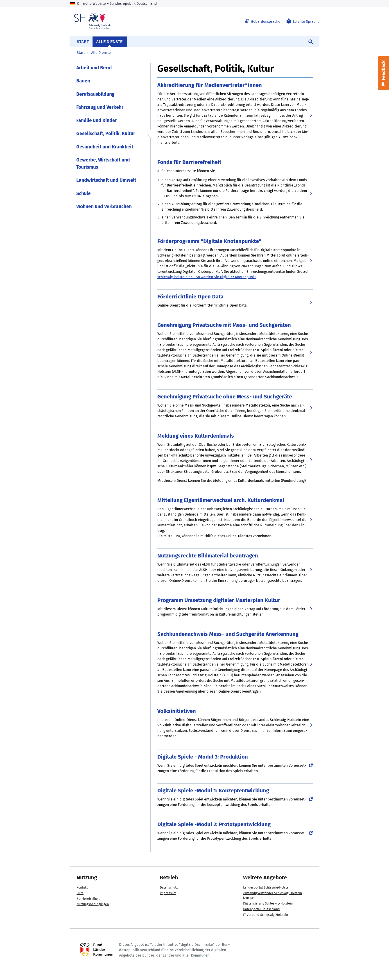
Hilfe (80, 893)
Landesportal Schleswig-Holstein (267, 887)
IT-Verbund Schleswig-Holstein (265, 915)
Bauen (83, 81)
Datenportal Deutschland (261, 909)
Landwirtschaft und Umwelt (106, 180)
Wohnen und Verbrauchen (104, 206)
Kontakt (82, 887)
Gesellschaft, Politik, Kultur (105, 133)
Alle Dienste (109, 42)
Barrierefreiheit (88, 899)
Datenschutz (169, 887)
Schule (83, 193)
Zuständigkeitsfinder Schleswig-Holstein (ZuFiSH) (272, 895)
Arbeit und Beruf (94, 68)
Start (83, 42)
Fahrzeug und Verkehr (99, 107)
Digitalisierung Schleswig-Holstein (268, 903)
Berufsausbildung (95, 94)
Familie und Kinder (96, 120)
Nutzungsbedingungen (93, 904)
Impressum (168, 893)
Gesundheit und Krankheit (104, 147)
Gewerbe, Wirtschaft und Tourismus (103, 163)
